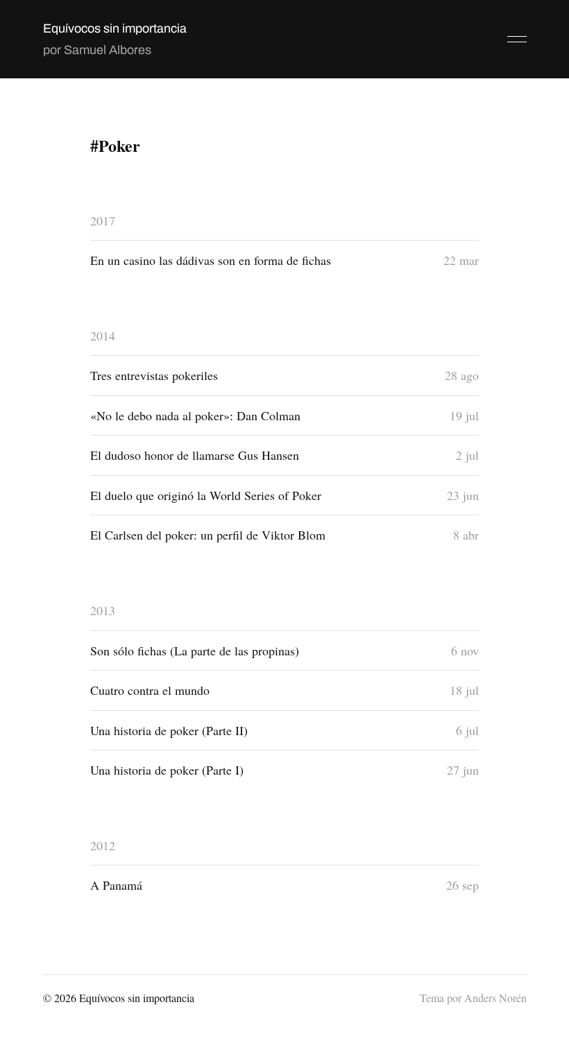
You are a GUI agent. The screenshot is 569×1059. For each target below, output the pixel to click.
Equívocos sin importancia (115, 28)
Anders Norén (495, 997)
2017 (102, 220)
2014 (102, 335)
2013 (102, 610)
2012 (102, 845)
